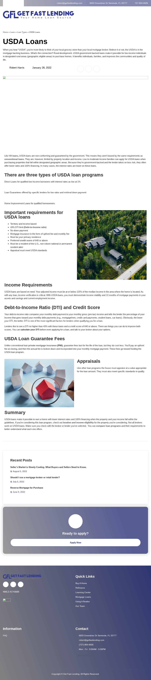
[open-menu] (147, 15)
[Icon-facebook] (6, 584)
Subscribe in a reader (86, 655)
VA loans (13, 155)
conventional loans (14, 159)
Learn (12, 32)
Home (5, 32)
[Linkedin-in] (13, 584)
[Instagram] (20, 584)
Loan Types (22, 32)
